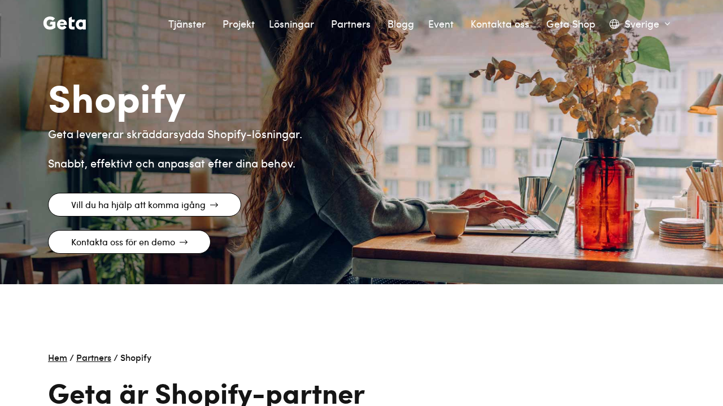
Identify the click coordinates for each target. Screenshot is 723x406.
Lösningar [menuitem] (293, 24)
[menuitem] (639, 24)
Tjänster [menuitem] (188, 24)
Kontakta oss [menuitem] (501, 24)
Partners (93, 357)
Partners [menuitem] (352, 24)
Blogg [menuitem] (400, 24)
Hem (57, 357)
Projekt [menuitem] (239, 24)
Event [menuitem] (442, 24)
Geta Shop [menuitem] (570, 24)
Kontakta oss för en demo (123, 242)
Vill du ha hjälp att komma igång (138, 204)
